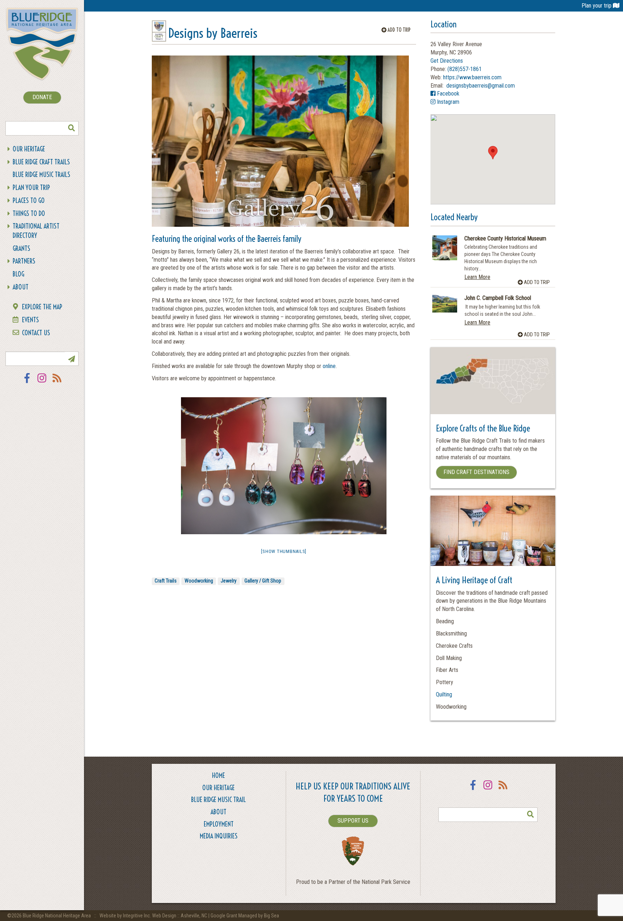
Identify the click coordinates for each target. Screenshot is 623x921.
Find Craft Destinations (476, 472)
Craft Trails (166, 581)
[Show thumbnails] (283, 551)
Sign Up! (71, 359)
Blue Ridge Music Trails (41, 175)
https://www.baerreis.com (472, 77)
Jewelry (229, 581)
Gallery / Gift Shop (262, 581)
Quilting (444, 694)
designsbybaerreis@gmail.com (480, 85)
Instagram (42, 382)
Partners (24, 261)
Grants (21, 248)
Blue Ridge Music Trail (218, 800)
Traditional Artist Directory (36, 231)
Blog (18, 274)
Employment (219, 824)
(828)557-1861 (464, 69)
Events (30, 320)
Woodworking (199, 581)
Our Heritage (29, 149)
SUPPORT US (352, 820)
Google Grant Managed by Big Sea (245, 915)
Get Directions (446, 60)
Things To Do (29, 213)
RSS (57, 382)
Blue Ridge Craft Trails (41, 162)
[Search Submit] (71, 128)
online (329, 366)
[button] (493, 152)
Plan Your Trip (31, 187)
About (20, 287)
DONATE (42, 97)
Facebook (27, 382)
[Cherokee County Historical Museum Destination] (444, 247)
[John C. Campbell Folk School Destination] (444, 304)
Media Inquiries (219, 836)
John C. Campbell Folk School (497, 298)
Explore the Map (42, 307)
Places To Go (29, 200)
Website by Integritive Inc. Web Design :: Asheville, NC (154, 915)
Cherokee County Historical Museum (505, 238)
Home (218, 775)
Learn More (477, 277)
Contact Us (36, 333)
